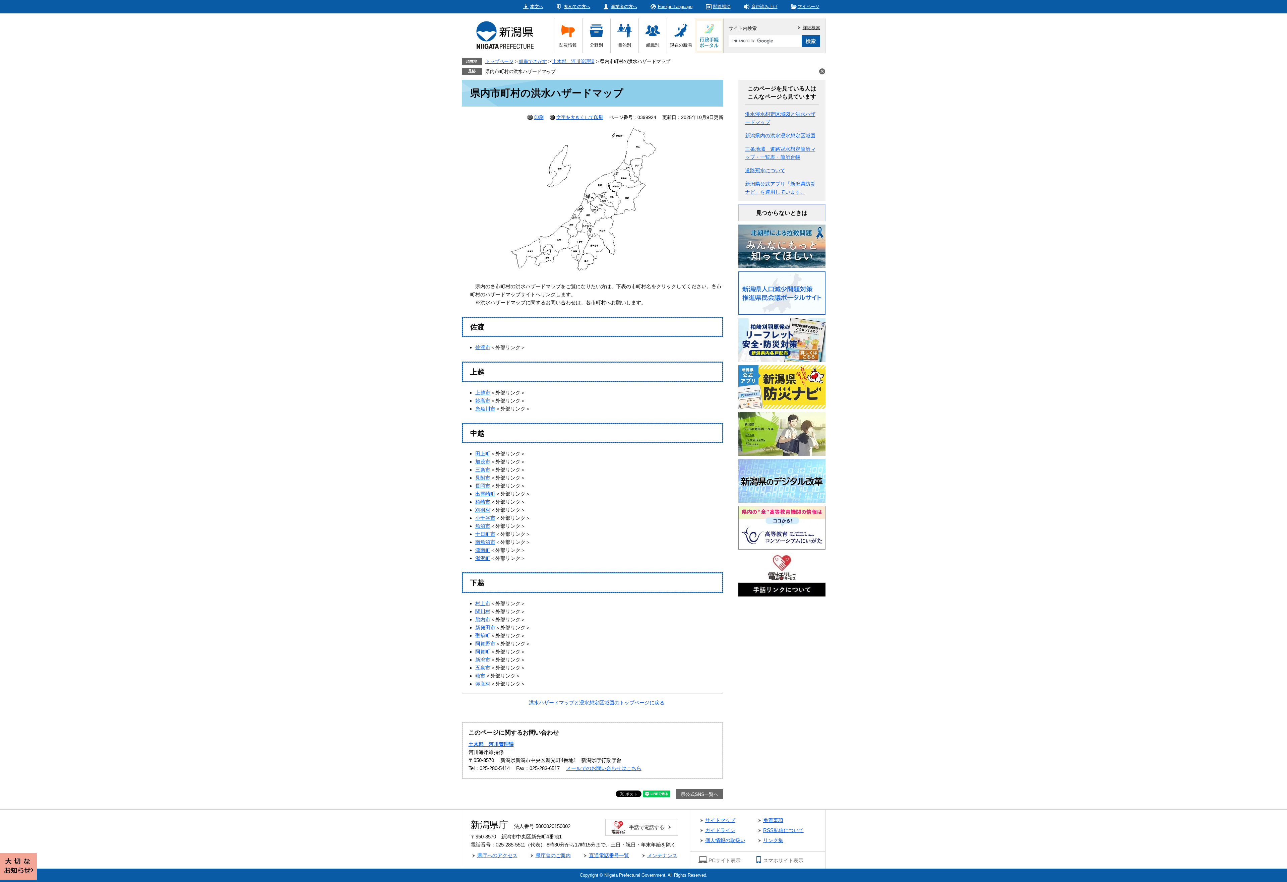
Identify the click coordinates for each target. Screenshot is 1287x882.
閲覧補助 (722, 6)
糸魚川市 (485, 409)
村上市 (482, 603)
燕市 (480, 676)
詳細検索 (811, 27)
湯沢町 (482, 558)
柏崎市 (482, 502)
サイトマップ (720, 820)
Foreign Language (675, 6)
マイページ (808, 6)
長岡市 (482, 486)
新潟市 (482, 660)
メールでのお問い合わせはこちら (603, 768)
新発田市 (485, 627)
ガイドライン (720, 830)
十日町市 (485, 534)
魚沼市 (482, 526)
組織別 (652, 45)
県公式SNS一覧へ (699, 794)
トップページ (499, 61)
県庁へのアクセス (497, 855)
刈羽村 (482, 510)
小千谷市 (485, 518)
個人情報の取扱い (725, 840)
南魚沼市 (485, 542)
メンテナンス (662, 855)
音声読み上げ (764, 6)
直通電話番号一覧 (609, 855)
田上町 (482, 453)
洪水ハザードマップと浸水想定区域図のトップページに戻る (597, 702)
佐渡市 (482, 347)
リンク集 (773, 840)
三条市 (482, 469)
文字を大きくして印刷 (579, 117)
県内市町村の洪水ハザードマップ (520, 71)
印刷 (539, 117)
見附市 (482, 478)
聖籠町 (482, 635)
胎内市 (482, 619)
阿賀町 (482, 651)
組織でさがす (533, 61)
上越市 (482, 392)
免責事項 (773, 820)
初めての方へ (577, 6)
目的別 (624, 45)
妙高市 (482, 400)
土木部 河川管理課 (573, 61)
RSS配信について (783, 830)
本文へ (536, 6)
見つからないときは (781, 213)
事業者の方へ (624, 6)
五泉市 (482, 668)
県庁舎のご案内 (553, 855)
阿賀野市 (485, 643)
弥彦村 (482, 684)
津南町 (482, 550)
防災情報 (568, 45)
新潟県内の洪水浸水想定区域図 (780, 135)
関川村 (482, 611)
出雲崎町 (485, 494)
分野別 (596, 45)
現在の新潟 (681, 45)
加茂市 (482, 461)
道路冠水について (765, 170)
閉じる (822, 71)
